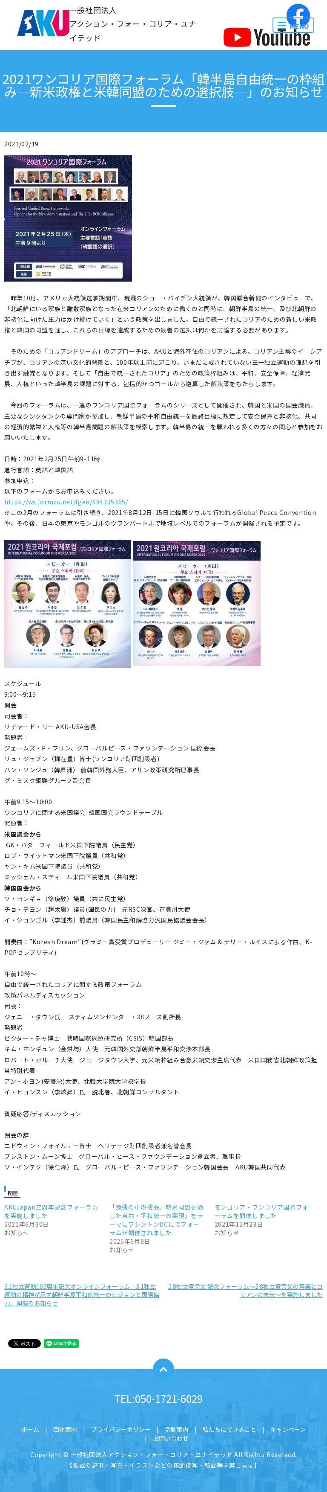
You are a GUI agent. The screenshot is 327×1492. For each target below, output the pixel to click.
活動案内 (177, 1429)
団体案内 (65, 1429)
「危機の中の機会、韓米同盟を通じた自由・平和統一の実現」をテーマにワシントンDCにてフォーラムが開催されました (156, 1220)
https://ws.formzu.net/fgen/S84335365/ (66, 501)
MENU (299, 26)
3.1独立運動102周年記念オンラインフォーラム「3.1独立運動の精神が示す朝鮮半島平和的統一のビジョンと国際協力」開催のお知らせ (81, 1294)
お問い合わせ (171, 1438)
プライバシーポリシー (121, 1429)
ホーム (30, 1429)
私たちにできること (229, 1429)
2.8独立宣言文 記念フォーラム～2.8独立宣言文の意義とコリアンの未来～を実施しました (245, 1290)
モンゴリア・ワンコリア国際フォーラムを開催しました (262, 1211)
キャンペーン (288, 1429)
